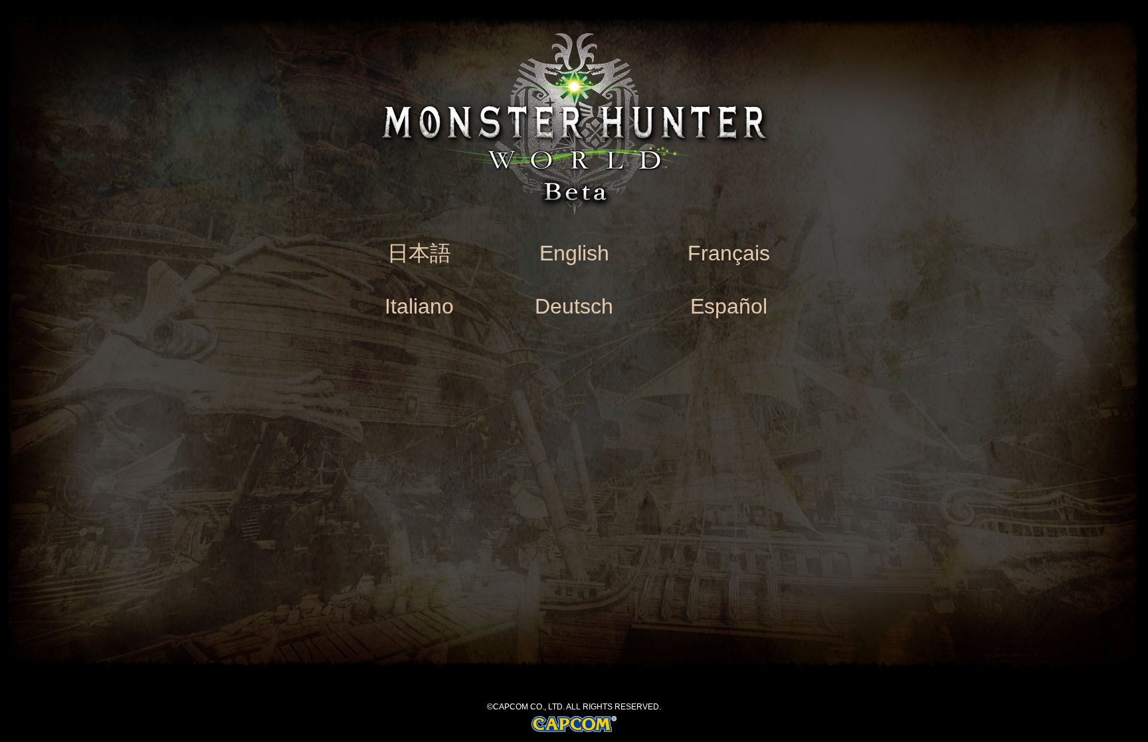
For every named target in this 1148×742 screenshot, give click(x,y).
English (574, 253)
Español (728, 306)
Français (729, 253)
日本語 (419, 253)
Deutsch (574, 306)
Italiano (419, 306)
